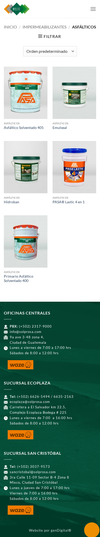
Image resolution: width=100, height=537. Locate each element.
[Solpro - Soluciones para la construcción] (33, 9)
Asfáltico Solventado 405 (24, 128)
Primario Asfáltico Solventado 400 (18, 278)
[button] (93, 9)
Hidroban (11, 202)
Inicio (10, 26)
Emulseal (60, 128)
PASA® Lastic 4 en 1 (69, 202)
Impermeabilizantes (44, 26)
